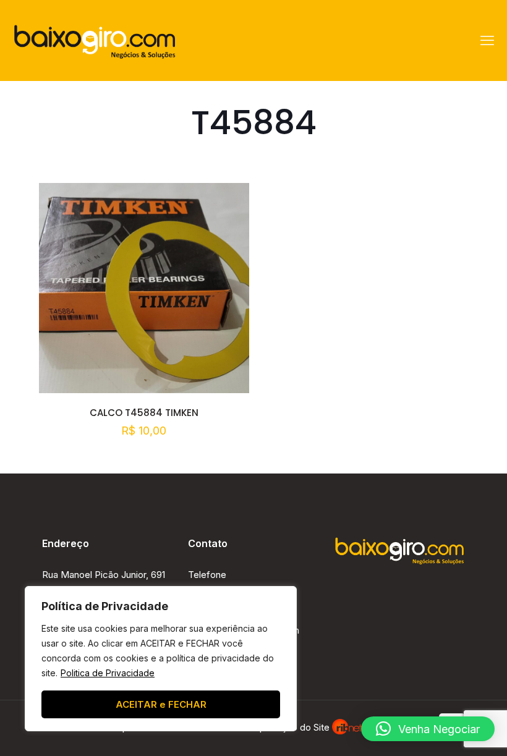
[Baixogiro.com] (94, 40)
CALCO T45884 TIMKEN (144, 412)
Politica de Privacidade (108, 673)
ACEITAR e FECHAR (161, 704)
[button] (428, 728)
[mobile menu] (487, 40)
